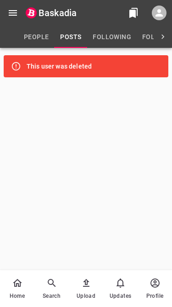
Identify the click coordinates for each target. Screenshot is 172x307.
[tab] (36, 37)
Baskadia (58, 12)
